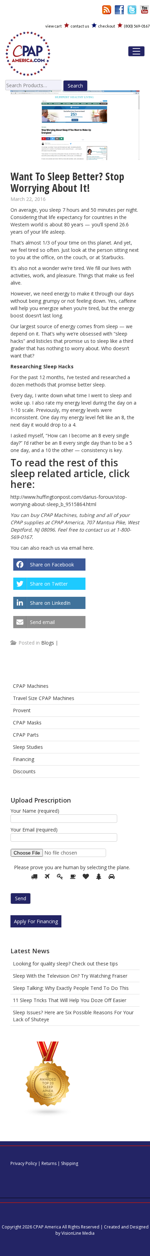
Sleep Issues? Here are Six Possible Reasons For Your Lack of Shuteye (73, 1016)
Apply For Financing (36, 921)
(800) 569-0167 (137, 26)
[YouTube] (144, 9)
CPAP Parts (26, 734)
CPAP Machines (30, 686)
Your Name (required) (34, 810)
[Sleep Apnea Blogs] (48, 1080)
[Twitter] (131, 9)
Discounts (24, 771)
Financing (23, 759)
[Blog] (106, 9)
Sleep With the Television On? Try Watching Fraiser (70, 975)
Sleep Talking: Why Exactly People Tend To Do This (71, 988)
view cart (53, 26)
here (88, 547)
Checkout (106, 26)
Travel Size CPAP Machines (43, 698)
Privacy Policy (23, 1163)
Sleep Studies (28, 747)
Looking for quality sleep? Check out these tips (65, 963)
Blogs (47, 642)
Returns (49, 1163)
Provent (22, 710)
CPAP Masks (27, 722)
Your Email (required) (34, 829)
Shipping (69, 1163)
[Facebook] (119, 9)
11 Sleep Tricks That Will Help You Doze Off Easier (69, 1000)
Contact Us (79, 26)
